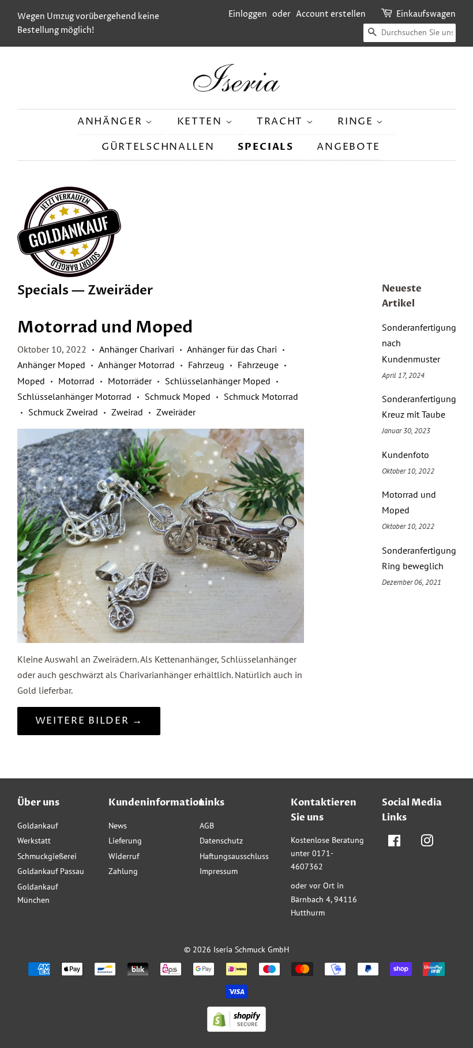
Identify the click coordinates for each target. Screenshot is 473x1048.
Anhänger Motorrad (136, 364)
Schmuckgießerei (47, 856)
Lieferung (125, 840)
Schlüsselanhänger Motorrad (74, 396)
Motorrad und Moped (105, 327)
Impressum (219, 871)
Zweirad (127, 412)
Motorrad (76, 381)
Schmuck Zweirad (63, 412)
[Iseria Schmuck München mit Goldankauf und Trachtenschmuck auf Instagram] (427, 843)
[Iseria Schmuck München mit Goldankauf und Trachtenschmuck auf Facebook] (394, 843)
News (117, 825)
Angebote (348, 147)
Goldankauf (37, 825)
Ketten (201, 121)
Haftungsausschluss (234, 856)
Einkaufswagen (426, 14)
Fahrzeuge (258, 364)
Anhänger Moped (51, 364)
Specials (266, 146)
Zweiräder (176, 412)
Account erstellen (331, 14)
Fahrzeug (206, 364)
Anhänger (111, 121)
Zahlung (123, 871)
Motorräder (130, 381)
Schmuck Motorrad (261, 396)
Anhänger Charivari (136, 349)
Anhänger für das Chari (232, 349)
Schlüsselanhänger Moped (218, 381)
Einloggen (247, 14)
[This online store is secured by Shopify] (236, 1028)
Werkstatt (34, 840)
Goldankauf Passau (50, 871)
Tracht (281, 121)
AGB (207, 825)
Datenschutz (221, 840)
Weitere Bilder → (89, 721)
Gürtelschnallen (158, 147)
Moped (31, 381)
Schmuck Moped (178, 396)
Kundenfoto (405, 454)
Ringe (356, 121)
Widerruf (123, 856)
